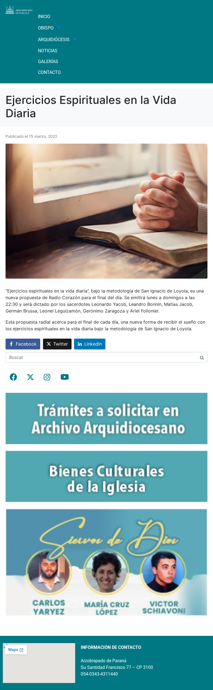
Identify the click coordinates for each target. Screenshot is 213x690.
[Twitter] (30, 377)
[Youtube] (64, 377)
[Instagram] (47, 377)
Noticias (47, 50)
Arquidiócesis (54, 39)
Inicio (44, 16)
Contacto (49, 72)
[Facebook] (13, 377)
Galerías (48, 61)
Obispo (46, 28)
